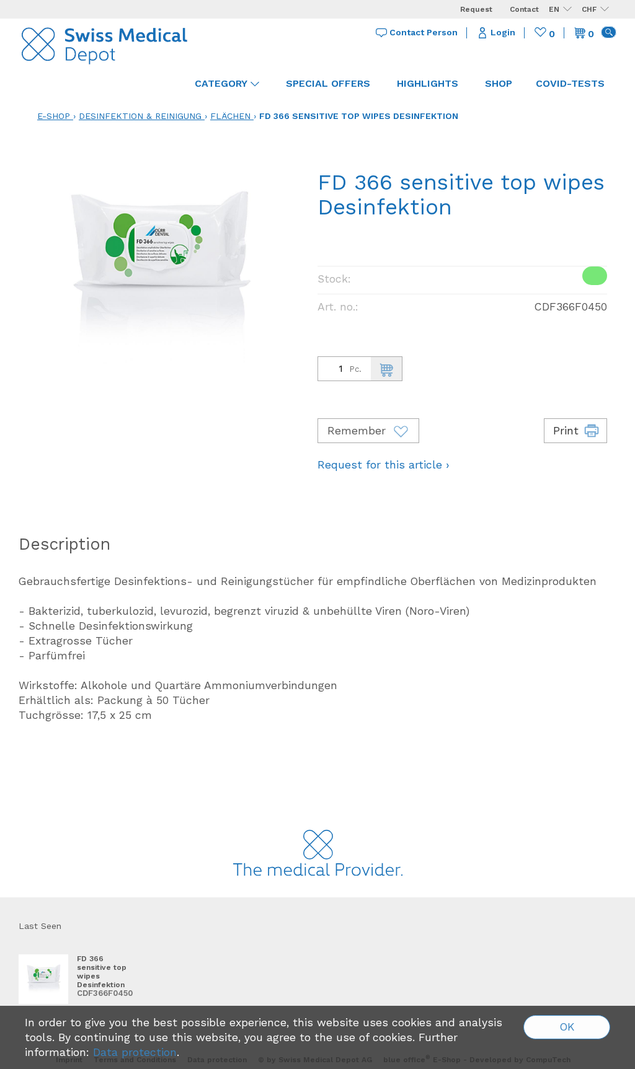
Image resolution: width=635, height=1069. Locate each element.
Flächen (230, 116)
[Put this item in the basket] (386, 369)
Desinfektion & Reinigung (140, 116)
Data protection (135, 1052)
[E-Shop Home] (105, 43)
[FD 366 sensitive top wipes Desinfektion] (43, 979)
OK (567, 1027)
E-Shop (53, 116)
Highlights (427, 83)
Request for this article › (384, 465)
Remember (358, 431)
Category (221, 83)
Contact (524, 9)
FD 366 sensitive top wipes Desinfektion (358, 116)
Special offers (328, 83)
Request (476, 9)
